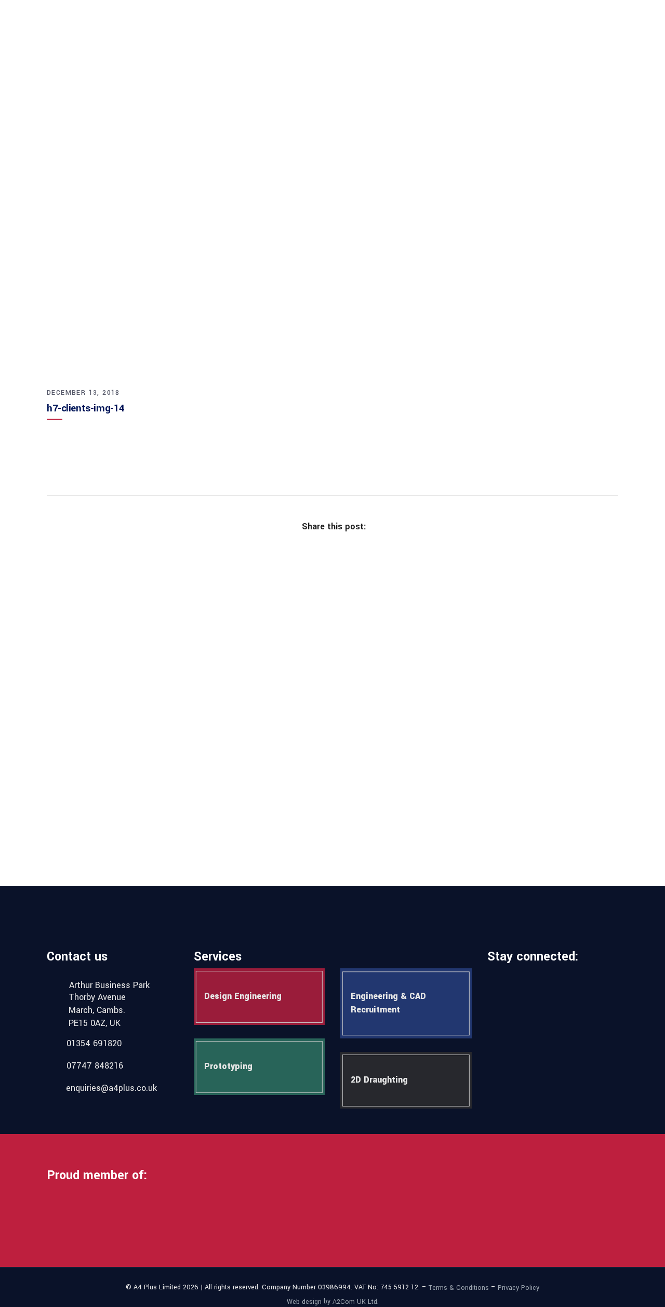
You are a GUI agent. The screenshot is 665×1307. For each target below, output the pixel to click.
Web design (304, 1301)
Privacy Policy (518, 1287)
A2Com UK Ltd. (355, 1301)
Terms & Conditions (459, 1287)
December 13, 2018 (83, 392)
